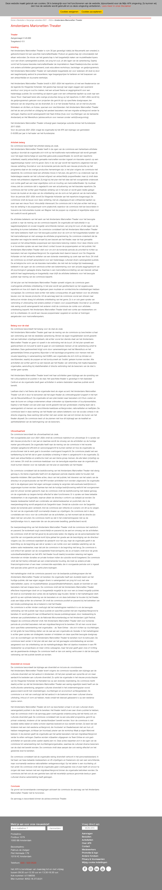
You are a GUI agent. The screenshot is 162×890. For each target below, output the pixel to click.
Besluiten (21, 20)
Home (13, 20)
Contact (86, 846)
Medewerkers (89, 849)
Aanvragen (87, 833)
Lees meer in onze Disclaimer (116, 6)
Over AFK (86, 843)
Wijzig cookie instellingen (94, 862)
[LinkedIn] (97, 869)
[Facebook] (85, 869)
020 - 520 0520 (28, 863)
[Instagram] (91, 869)
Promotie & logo (90, 852)
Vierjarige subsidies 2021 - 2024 (39, 20)
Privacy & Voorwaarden (93, 859)
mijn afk (90, 828)
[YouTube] (102, 869)
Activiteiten (87, 840)
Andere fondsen (90, 856)
